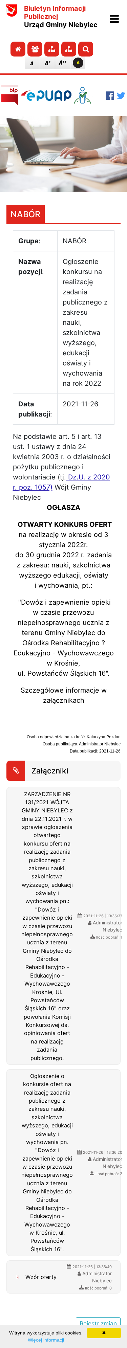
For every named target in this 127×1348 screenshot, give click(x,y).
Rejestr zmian (98, 1323)
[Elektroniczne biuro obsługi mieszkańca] (89, 95)
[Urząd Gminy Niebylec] (11, 16)
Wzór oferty (41, 1277)
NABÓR (25, 214)
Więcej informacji (46, 1340)
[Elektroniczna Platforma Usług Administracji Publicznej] (46, 95)
